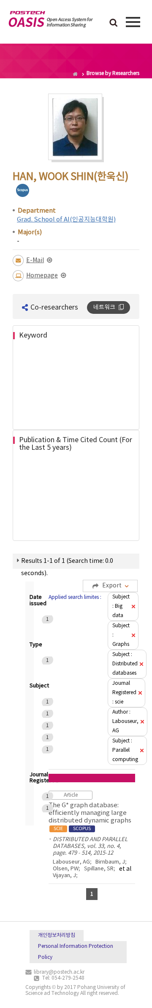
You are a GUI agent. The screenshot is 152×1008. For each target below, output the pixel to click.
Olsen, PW (66, 869)
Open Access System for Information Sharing (50, 20)
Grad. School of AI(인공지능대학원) (66, 219)
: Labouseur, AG (125, 721)
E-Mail (35, 260)
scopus (22, 190)
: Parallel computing (125, 750)
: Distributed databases (125, 664)
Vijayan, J (64, 875)
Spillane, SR (99, 869)
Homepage (42, 275)
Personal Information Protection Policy (75, 952)
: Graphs (121, 635)
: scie (124, 693)
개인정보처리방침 (56, 935)
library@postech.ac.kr (59, 972)
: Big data (121, 606)
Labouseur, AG (71, 862)
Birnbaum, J (110, 862)
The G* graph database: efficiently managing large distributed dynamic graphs (90, 816)
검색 (114, 23)
